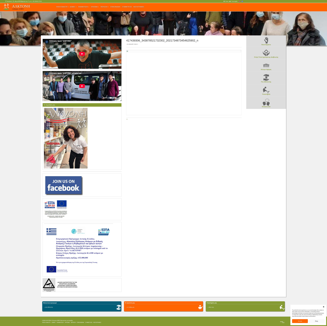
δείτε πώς (211, 307)
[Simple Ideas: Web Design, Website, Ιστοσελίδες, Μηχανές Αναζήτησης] (255, 322)
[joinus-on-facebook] (63, 185)
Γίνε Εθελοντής (266, 82)
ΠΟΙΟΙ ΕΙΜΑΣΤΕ (62, 7)
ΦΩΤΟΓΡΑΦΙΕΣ (138, 7)
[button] (323, 307)
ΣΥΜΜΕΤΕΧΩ (127, 7)
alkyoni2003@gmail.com (21, 1)
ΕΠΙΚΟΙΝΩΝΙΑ (115, 7)
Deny (316, 321)
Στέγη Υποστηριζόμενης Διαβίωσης (266, 57)
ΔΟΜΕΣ (73, 7)
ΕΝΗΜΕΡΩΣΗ (83, 7)
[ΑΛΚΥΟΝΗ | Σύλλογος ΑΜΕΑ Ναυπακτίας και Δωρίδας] (28, 7)
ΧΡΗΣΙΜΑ (94, 7)
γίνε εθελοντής (49, 307)
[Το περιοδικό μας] (66, 138)
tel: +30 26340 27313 (36, 1)
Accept (300, 321)
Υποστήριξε (234, 1)
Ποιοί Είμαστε (266, 44)
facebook (9, 1)
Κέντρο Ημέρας (266, 69)
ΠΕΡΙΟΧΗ (104, 7)
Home (227, 1)
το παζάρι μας (130, 307)
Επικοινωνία (266, 107)
